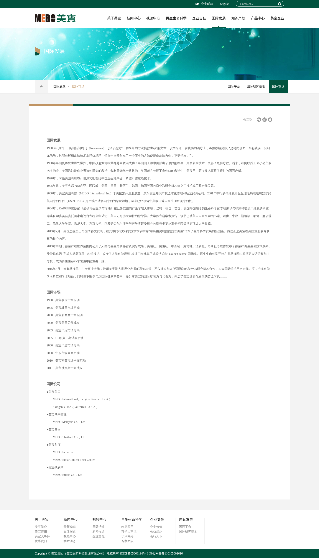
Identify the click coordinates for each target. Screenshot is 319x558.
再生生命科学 (176, 18)
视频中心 (153, 18)
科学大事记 (128, 531)
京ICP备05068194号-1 (134, 553)
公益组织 (156, 531)
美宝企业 (277, 18)
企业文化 (98, 536)
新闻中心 (134, 18)
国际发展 (219, 18)
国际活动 (98, 526)
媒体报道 (70, 531)
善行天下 (156, 536)
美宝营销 (41, 531)
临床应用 (127, 526)
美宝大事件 (42, 536)
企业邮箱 (207, 3)
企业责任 (199, 18)
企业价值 (156, 526)
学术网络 (127, 536)
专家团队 (127, 541)
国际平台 (234, 86)
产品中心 (258, 18)
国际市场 (278, 86)
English (224, 3)
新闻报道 (98, 531)
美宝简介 (41, 526)
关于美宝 (114, 18)
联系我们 (41, 541)
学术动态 (70, 541)
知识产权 (238, 18)
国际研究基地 (256, 86)
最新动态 (70, 526)
